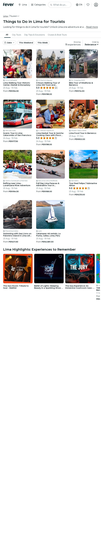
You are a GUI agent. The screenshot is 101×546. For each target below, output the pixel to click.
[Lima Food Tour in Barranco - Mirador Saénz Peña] (83, 114)
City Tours (16, 35)
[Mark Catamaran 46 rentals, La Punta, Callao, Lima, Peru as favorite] (61, 203)
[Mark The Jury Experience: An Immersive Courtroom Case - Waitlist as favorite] (91, 256)
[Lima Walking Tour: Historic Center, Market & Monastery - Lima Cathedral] (17, 63)
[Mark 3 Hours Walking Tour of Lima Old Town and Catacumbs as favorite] (61, 52)
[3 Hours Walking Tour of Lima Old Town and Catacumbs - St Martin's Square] (50, 63)
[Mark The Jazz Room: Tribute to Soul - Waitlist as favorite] (29, 256)
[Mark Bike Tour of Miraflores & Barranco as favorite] (94, 52)
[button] (15, 16)
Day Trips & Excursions (34, 35)
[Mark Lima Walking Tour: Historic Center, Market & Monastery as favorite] (28, 52)
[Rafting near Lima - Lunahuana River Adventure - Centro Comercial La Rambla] (17, 164)
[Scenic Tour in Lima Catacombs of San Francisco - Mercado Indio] (17, 114)
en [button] (80, 5)
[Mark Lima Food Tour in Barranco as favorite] (94, 102)
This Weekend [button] (26, 42)
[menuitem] (7, 35)
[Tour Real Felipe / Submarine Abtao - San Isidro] (83, 164)
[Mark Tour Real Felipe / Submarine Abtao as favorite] (94, 152)
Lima (5, 16)
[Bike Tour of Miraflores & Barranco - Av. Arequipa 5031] (83, 63)
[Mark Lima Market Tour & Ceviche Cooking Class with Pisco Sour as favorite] (61, 102)
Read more (92, 27)
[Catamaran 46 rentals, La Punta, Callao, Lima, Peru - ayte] (50, 214)
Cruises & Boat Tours (57, 35)
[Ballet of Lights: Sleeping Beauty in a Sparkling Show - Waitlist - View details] (49, 268)
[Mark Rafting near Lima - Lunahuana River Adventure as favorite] (28, 152)
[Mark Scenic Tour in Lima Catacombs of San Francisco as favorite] (28, 102)
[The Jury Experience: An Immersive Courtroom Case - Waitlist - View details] (80, 268)
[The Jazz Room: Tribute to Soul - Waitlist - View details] (18, 268)
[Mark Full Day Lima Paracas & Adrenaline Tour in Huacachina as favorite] (61, 152)
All (7, 34)
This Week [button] (42, 42)
